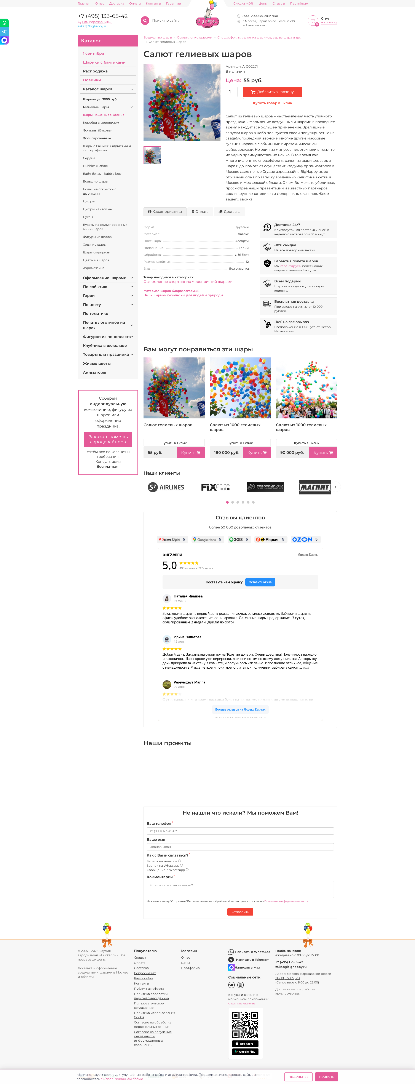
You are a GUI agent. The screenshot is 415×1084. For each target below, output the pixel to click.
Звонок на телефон (162, 861)
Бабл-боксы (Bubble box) (102, 174)
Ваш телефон (160, 823)
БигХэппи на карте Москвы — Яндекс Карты (240, 717)
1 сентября (93, 53)
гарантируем (290, 266)
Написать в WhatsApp (252, 952)
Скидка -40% (243, 3)
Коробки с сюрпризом (101, 123)
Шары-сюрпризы (96, 252)
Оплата (135, 3)
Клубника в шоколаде (105, 345)
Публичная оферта (149, 989)
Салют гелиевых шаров (168, 425)
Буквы (88, 217)
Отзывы (279, 3)
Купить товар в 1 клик (272, 103)
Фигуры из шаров (97, 237)
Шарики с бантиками (104, 62)
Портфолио (190, 968)
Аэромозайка (93, 268)
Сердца (89, 158)
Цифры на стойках (97, 209)
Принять (326, 1077)
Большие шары (95, 181)
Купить (188, 452)
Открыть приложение (241, 1003)
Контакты (153, 3)
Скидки (140, 957)
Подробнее (298, 1077)
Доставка (116, 3)
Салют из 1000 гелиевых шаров (235, 427)
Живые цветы (97, 363)
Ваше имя (156, 839)
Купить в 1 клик (174, 443)
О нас (99, 3)
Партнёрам (299, 3)
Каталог (91, 41)
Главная (84, 3)
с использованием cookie (122, 1079)
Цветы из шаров (96, 260)
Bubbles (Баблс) (95, 166)
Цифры (89, 201)
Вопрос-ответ (145, 973)
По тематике (95, 313)
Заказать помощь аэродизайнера (108, 439)
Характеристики (167, 212)
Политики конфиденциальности (286, 901)
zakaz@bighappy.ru (92, 26)
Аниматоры (94, 372)
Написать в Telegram (253, 960)
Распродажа (95, 71)
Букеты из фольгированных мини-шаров (105, 227)
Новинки (92, 80)
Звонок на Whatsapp (163, 866)
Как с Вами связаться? (168, 855)
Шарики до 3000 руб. (100, 99)
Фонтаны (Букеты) (97, 130)
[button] (227, 502)
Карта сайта (143, 978)
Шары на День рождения (103, 115)
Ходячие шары (94, 245)
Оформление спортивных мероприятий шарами (188, 282)
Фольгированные (97, 138)
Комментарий (161, 877)
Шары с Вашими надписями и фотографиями (107, 148)
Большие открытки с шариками (99, 191)
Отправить (240, 912)
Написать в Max (247, 967)
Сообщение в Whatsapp (166, 870)
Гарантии (173, 3)
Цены (263, 3)
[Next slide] (336, 487)
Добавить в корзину (275, 92)
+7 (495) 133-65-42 (103, 16)
